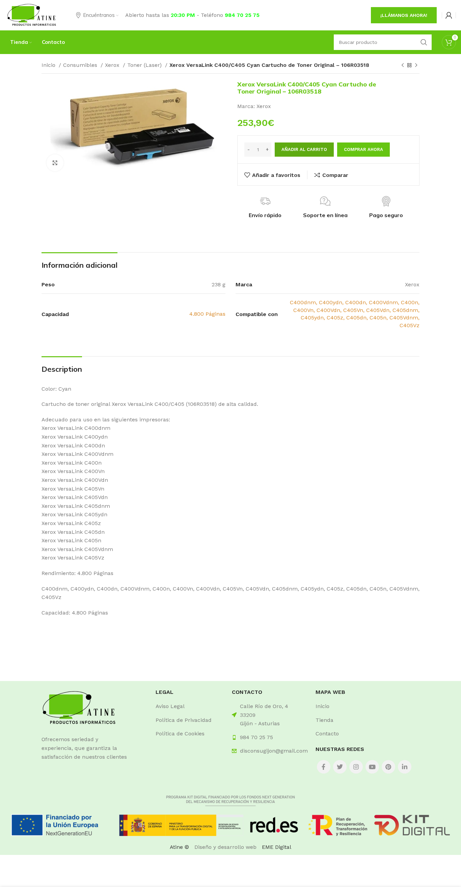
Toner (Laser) (145, 65)
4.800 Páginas (207, 314)
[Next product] (416, 65)
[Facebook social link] (323, 767)
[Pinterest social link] (388, 767)
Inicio (49, 65)
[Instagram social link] (356, 767)
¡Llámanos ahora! (403, 15)
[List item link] (189, 706)
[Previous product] (402, 65)
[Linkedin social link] (404, 767)
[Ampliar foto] (55, 162)
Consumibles (81, 65)
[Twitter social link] (340, 767)
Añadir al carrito (304, 149)
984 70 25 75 (242, 15)
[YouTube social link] (372, 767)
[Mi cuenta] (449, 15)
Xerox (113, 65)
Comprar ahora (363, 149)
